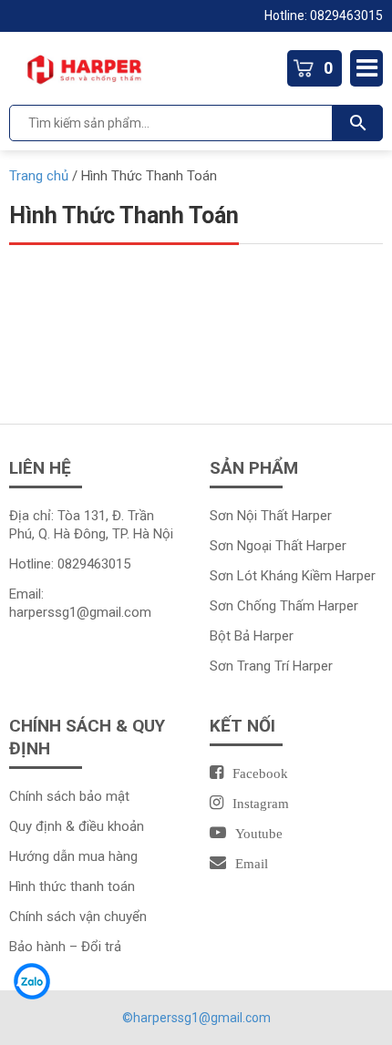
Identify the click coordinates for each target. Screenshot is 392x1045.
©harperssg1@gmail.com (196, 1017)
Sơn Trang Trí (251, 666)
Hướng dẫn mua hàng (73, 856)
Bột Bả (231, 636)
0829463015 (346, 15)
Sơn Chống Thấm (264, 606)
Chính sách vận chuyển (78, 916)
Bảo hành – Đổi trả (65, 946)
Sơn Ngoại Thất (258, 546)
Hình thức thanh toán (72, 886)
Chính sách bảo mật (69, 796)
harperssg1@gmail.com (80, 612)
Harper (326, 546)
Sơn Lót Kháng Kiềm (272, 576)
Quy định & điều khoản (76, 826)
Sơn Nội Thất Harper (271, 515)
